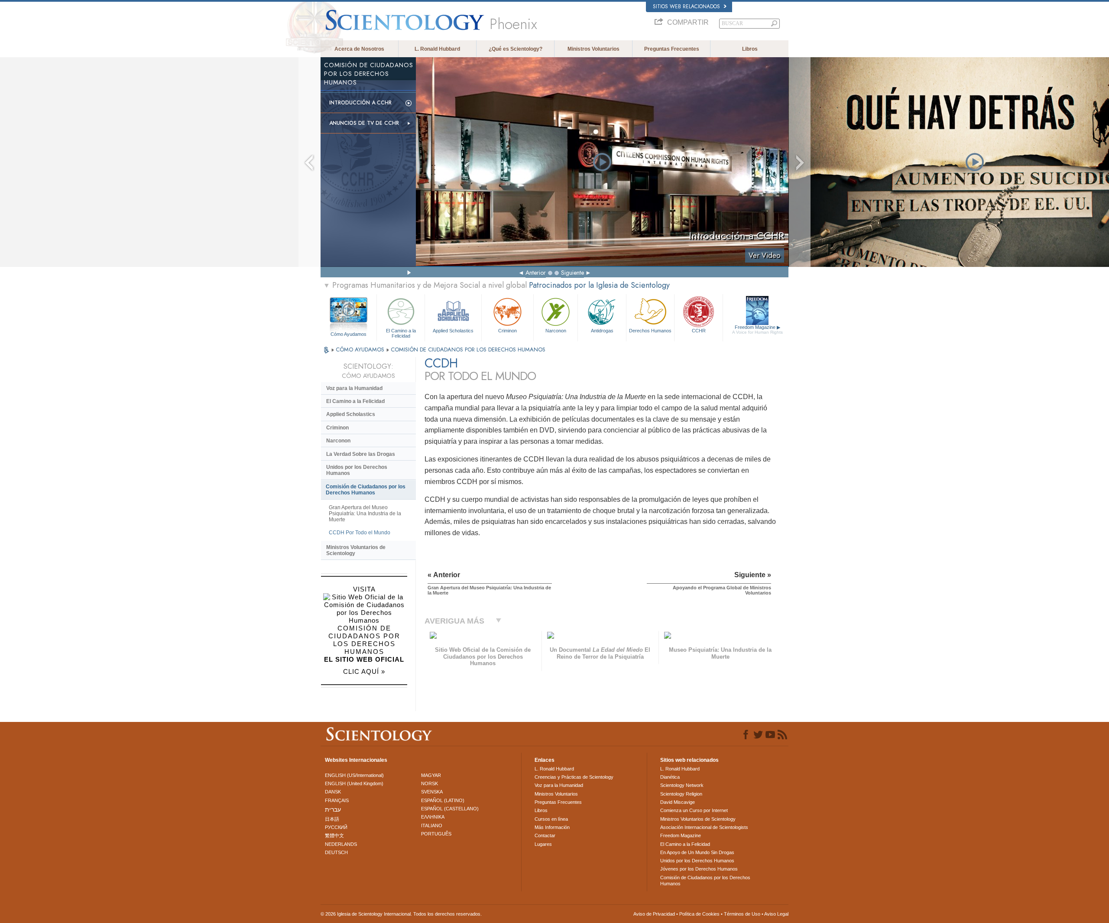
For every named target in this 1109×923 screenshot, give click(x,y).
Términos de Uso (742, 913)
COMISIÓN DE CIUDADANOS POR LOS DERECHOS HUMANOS (468, 349)
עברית (333, 809)
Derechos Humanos (650, 330)
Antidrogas (602, 330)
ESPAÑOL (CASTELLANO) (450, 808)
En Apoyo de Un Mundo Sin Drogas (697, 852)
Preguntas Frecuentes (671, 49)
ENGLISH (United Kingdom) (354, 783)
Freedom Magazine (757, 330)
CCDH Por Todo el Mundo (359, 533)
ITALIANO (431, 825)
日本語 (332, 819)
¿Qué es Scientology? (515, 49)
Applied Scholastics (453, 330)
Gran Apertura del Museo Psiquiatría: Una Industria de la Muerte (365, 513)
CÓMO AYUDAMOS (361, 349)
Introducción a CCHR (360, 103)
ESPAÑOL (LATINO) (442, 800)
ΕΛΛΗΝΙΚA (432, 816)
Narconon (555, 330)
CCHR (699, 330)
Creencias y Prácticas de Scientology (574, 777)
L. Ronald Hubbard (437, 49)
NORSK (429, 783)
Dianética (670, 777)
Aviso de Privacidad (654, 913)
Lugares (543, 844)
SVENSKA (432, 791)
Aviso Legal (776, 913)
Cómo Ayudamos (348, 334)
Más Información (552, 827)
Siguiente (572, 272)
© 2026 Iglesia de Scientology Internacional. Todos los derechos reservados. (401, 913)
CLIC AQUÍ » (364, 671)
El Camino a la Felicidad (401, 333)
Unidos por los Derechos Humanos (356, 470)
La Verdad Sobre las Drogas (360, 454)
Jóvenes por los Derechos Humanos (699, 868)
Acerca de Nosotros (359, 49)
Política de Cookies (699, 913)
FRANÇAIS (337, 800)
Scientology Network (682, 785)
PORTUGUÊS (436, 833)
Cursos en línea (551, 819)
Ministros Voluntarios (593, 49)
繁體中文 (334, 835)
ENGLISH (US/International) (354, 775)
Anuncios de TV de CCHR (364, 123)
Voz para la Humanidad (354, 388)
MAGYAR (431, 775)
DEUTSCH (336, 852)
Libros (750, 49)
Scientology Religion (681, 793)
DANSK (333, 791)
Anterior (535, 272)
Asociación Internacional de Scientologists (704, 827)
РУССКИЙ (336, 827)
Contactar (545, 835)
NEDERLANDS (341, 844)
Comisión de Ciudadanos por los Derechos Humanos (365, 490)
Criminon (507, 330)
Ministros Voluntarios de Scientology (356, 550)
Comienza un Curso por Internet (694, 810)
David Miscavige (677, 802)
